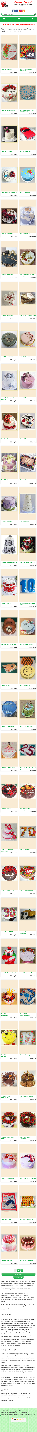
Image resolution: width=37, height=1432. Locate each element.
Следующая (18, 1274)
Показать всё (18, 1277)
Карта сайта (3, 1415)
